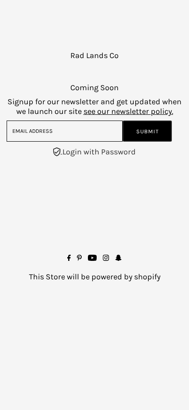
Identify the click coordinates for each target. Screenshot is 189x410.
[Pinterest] (79, 258)
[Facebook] (69, 258)
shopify (147, 277)
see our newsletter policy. (128, 111)
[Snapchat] (118, 258)
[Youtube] (92, 258)
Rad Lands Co (94, 55)
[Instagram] (106, 258)
